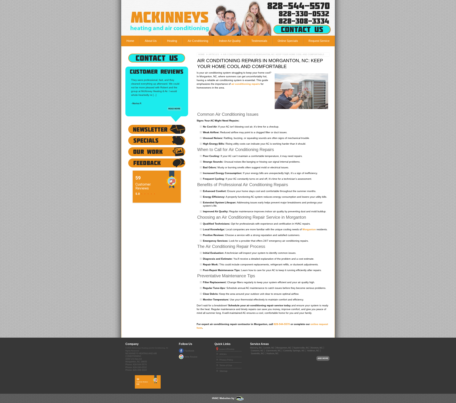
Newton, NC (317, 348)
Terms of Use (225, 365)
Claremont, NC (273, 350)
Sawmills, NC (257, 353)
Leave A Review (226, 349)
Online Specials (288, 40)
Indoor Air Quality (230, 40)
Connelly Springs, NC (294, 350)
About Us (151, 40)
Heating (172, 40)
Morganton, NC (283, 348)
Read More (174, 109)
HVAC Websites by (223, 398)
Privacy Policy (226, 360)
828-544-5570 (283, 5)
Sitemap (223, 371)
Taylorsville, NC (301, 348)
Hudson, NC (272, 353)
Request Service (319, 40)
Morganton (309, 229)
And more (323, 358)
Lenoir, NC (269, 348)
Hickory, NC (256, 348)
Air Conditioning (198, 40)
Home (130, 40)
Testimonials (259, 40)
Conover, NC (257, 350)
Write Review (191, 357)
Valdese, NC (313, 350)
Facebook (189, 351)
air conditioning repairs (245, 83)
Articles (223, 354)
